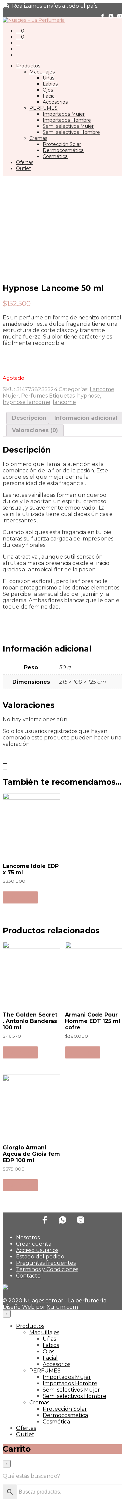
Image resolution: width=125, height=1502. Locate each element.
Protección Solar (62, 144)
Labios (50, 84)
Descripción (29, 418)
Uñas (48, 78)
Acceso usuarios (37, 1250)
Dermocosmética (63, 150)
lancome (64, 402)
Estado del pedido (40, 1256)
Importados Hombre (67, 120)
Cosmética (55, 156)
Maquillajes (42, 72)
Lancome (102, 389)
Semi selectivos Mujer (68, 126)
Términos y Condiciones (47, 1269)
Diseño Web (19, 1307)
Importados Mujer (64, 114)
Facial (49, 96)
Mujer (11, 396)
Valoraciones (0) (35, 430)
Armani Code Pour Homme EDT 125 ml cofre (92, 1021)
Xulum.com (62, 1307)
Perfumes (34, 396)
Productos (28, 66)
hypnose (88, 396)
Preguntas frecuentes (46, 1263)
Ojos (48, 90)
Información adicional (85, 418)
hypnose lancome (26, 402)
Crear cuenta (33, 1244)
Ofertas (24, 162)
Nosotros (28, 1237)
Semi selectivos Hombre (71, 132)
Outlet (23, 168)
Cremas (38, 138)
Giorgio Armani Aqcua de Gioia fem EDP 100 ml (31, 1153)
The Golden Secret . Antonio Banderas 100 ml (30, 1021)
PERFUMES (43, 108)
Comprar (20, 897)
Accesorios (55, 102)
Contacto (28, 1276)
